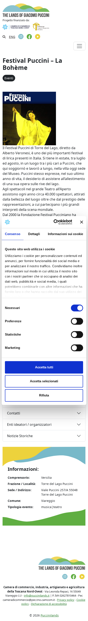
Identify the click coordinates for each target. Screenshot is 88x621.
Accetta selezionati (44, 381)
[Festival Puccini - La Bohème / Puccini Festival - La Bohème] (29, 118)
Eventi (8, 78)
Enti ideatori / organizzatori (29, 424)
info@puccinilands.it (37, 595)
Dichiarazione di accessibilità (49, 604)
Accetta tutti (44, 367)
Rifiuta (44, 395)
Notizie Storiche (20, 436)
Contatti (13, 413)
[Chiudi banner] (81, 222)
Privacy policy (65, 600)
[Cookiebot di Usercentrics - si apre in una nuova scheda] (54, 222)
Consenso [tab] (12, 234)
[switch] (77, 321)
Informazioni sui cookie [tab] (65, 234)
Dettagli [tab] (34, 234)
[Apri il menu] (79, 46)
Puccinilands (50, 615)
